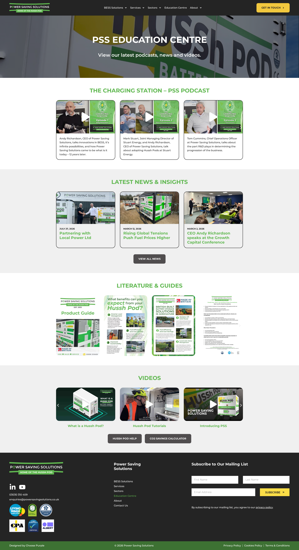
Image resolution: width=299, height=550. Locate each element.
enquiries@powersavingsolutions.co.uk (34, 499)
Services (135, 8)
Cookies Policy (253, 545)
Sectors (152, 8)
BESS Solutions (113, 8)
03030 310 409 (18, 494)
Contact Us (121, 505)
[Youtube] (22, 487)
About (194, 8)
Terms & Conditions (277, 545)
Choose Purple (35, 545)
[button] (58, 128)
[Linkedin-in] (12, 487)
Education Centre (175, 8)
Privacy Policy (232, 545)
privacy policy (264, 507)
